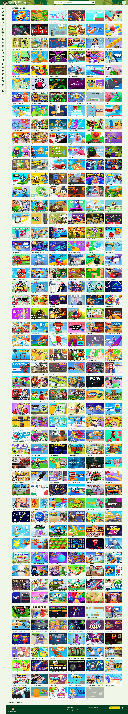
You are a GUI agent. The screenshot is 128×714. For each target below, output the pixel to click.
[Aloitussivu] (2, 8)
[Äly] (2, 28)
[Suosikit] (2, 15)
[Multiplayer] (2, 56)
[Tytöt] (2, 81)
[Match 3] (2, 53)
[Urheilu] (2, 84)
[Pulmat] (2, 63)
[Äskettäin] (2, 12)
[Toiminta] (2, 77)
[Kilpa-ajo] (2, 42)
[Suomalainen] (123, 707)
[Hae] (93, 2)
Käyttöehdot (70, 707)
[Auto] (2, 35)
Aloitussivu (11, 702)
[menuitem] (2, 8)
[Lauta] (2, 46)
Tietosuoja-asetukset (93, 707)
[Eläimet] (2, 39)
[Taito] (2, 74)
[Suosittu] (2, 22)
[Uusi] (2, 19)
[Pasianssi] (2, 60)
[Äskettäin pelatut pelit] (124, 3)
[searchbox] (74, 2)
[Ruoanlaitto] (2, 67)
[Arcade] (2, 32)
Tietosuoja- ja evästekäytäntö (74, 710)
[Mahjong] (2, 49)
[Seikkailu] (2, 70)
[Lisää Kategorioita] (2, 91)
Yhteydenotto (115, 708)
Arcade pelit (19, 702)
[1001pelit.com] (14, 2)
